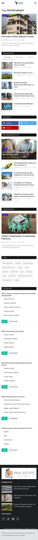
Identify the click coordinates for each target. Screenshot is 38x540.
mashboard (14, 272)
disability (18, 263)
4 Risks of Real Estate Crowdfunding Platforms (18, 237)
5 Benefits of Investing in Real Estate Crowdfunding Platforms (24, 195)
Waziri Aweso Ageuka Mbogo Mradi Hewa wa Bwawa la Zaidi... (24, 487)
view (26, 267)
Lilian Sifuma (6, 157)
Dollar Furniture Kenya (25, 276)
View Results (13, 321)
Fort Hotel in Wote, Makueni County (18, 36)
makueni (29, 272)
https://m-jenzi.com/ (9, 267)
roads (4, 276)
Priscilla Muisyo (18, 75)
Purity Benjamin (18, 187)
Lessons (20, 267)
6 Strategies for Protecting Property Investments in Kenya (24, 184)
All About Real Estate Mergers (23, 104)
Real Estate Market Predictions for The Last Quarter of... (25, 164)
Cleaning (5, 272)
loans (22, 272)
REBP (15, 89)
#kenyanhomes (7, 280)
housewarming (28, 263)
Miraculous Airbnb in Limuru (23, 73)
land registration (7, 263)
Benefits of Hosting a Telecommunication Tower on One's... (23, 85)
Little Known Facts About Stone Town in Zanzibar (24, 64)
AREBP (15, 67)
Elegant (17, 280)
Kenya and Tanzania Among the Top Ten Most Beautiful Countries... (24, 505)
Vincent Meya (17, 167)
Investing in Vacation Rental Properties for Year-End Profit (24, 174)
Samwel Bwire (18, 98)
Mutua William (5, 40)
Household (12, 276)
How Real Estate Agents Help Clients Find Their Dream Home (24, 95)
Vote (4, 321)
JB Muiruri (16, 177)
